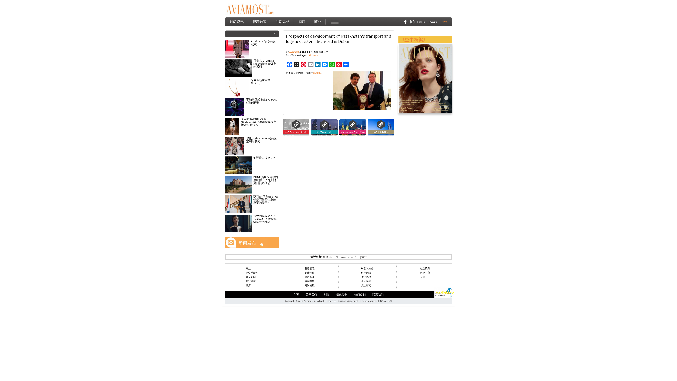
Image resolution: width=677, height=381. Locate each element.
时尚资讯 (237, 22)
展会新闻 (366, 285)
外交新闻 (251, 277)
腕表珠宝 (259, 22)
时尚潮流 (366, 272)
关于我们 (311, 295)
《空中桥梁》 (414, 40)
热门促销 (360, 295)
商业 (317, 22)
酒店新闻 (310, 277)
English (317, 72)
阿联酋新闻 (252, 272)
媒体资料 (341, 295)
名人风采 (366, 281)
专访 (422, 277)
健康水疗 (310, 272)
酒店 (301, 22)
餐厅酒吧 (310, 268)
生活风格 (282, 22)
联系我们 (378, 295)
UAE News (312, 55)
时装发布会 (367, 268)
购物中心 (425, 272)
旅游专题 (310, 281)
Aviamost (294, 52)
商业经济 (251, 281)
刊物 (327, 295)
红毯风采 (425, 268)
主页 (296, 295)
